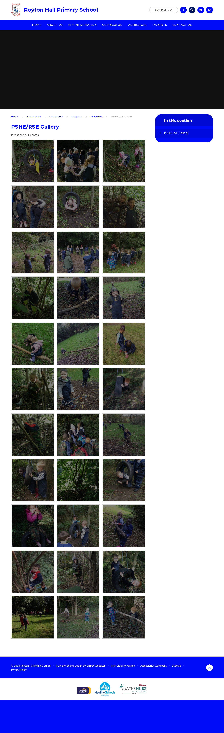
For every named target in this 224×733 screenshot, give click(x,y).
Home (15, 116)
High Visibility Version (123, 665)
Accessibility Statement (153, 665)
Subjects (76, 116)
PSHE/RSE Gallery (121, 116)
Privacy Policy (19, 669)
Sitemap (176, 665)
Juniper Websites (96, 665)
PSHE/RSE (97, 116)
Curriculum (34, 116)
